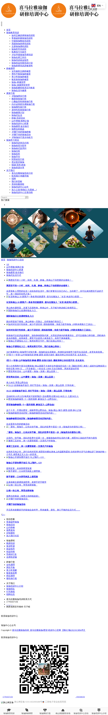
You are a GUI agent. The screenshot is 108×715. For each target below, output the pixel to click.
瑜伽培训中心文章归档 (22, 192)
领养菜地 (10, 530)
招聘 (14, 179)
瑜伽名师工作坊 (19, 57)
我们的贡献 (17, 181)
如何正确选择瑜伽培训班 (23, 35)
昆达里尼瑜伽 (18, 162)
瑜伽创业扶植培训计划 (22, 63)
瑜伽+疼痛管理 (18, 82)
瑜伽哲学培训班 (19, 49)
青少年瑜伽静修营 (20, 77)
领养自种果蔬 (18, 129)
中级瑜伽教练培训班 (21, 41)
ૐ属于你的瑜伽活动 (21, 134)
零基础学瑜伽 (12, 522)
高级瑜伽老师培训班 (21, 44)
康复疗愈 (10, 93)
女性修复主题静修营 (21, 71)
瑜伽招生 (10, 589)
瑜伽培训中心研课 (20, 123)
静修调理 (10, 68)
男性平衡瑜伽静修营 (21, 74)
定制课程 (10, 533)
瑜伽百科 (16, 154)
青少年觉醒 (11, 570)
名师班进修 (11, 557)
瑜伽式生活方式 (13, 275)
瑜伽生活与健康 (19, 90)
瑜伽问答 (16, 151)
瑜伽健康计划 (18, 112)
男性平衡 (10, 567)
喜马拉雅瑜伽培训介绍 (22, 173)
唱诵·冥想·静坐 (19, 165)
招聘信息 (10, 594)
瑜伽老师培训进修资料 (22, 66)
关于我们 (10, 170)
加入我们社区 (12, 536)
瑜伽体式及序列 (19, 148)
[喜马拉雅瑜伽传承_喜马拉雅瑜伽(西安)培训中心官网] (51, 17)
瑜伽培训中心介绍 (14, 586)
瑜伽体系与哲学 (19, 145)
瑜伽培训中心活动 (15, 260)
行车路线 (10, 591)
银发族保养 (11, 573)
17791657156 (8, 697)
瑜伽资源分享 (18, 168)
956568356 (80, 697)
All (7, 264)
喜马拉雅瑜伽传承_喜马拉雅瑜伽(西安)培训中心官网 (36, 630)
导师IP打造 (11, 554)
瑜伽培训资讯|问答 (20, 143)
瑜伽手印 (16, 156)
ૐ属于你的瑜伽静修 (21, 132)
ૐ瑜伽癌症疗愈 (19, 96)
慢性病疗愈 (11, 578)
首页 (8, 30)
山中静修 (10, 527)
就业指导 (10, 549)
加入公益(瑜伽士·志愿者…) (24, 190)
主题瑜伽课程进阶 (20, 46)
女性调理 (10, 565)
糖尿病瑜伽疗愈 (19, 99)
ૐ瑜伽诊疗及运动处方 (22, 137)
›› (4, 514)
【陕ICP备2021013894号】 (73, 630)
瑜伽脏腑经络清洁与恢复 (23, 88)
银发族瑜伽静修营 (20, 79)
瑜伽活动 (10, 525)
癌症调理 (10, 576)
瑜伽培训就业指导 (20, 60)
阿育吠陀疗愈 (18, 159)
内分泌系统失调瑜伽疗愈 (23, 104)
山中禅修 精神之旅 (20, 121)
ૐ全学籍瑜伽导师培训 (22, 55)
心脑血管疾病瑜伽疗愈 (22, 101)
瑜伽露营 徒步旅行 (20, 126)
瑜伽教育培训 (12, 32)
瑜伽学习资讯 (12, 140)
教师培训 (10, 543)
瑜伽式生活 (17, 115)
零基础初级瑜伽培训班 (22, 38)
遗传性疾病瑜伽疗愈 (21, 110)
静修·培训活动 (18, 118)
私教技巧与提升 (19, 52)
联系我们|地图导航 (20, 176)
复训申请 (10, 546)
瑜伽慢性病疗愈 (19, 107)
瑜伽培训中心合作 (20, 187)
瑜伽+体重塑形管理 (21, 85)
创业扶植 (10, 551)
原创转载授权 (18, 184)
